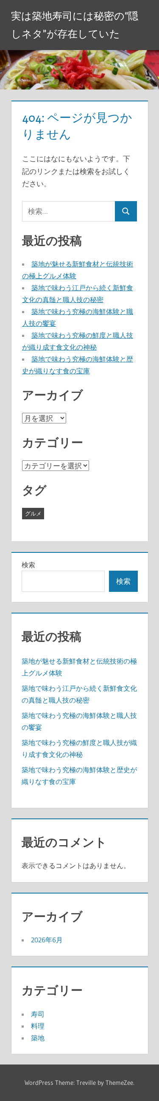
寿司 (38, 1014)
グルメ (33, 513)
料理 (38, 1026)
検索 (28, 564)
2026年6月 (47, 940)
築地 (38, 1038)
